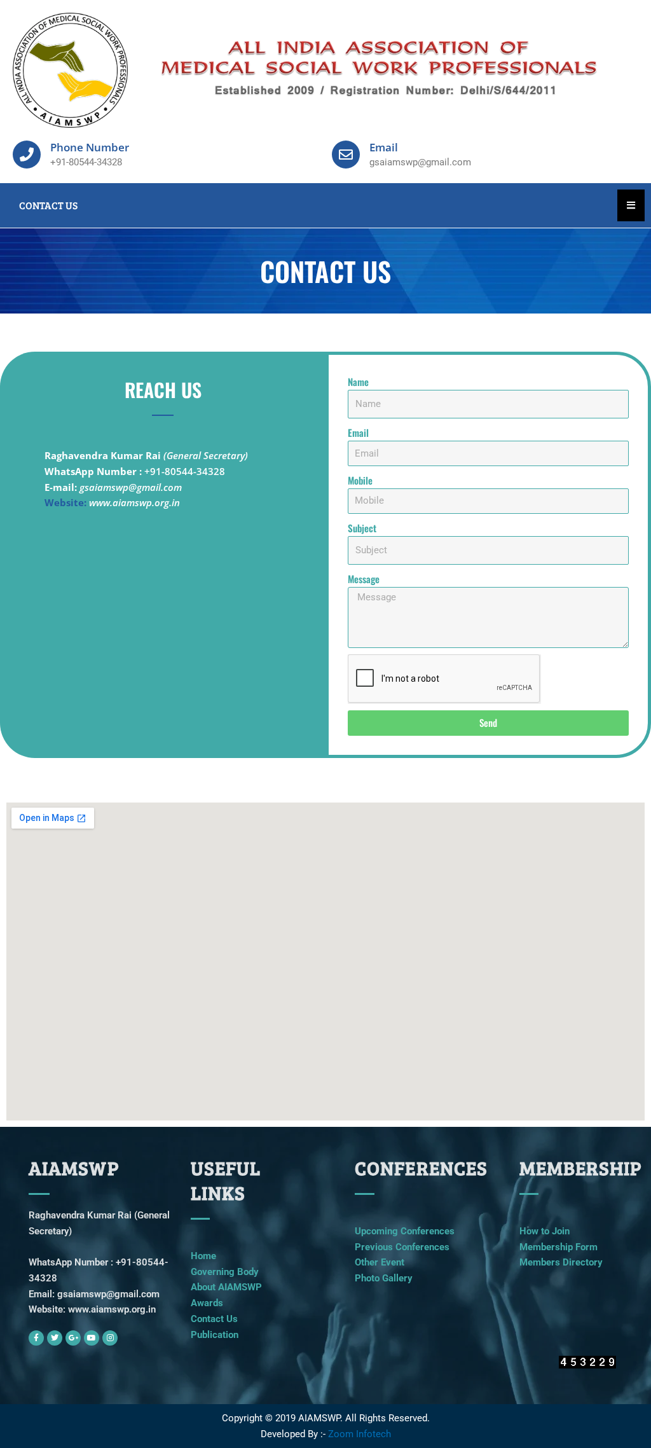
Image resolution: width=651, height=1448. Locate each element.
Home (203, 1256)
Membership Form (558, 1247)
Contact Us (214, 1319)
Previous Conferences (402, 1247)
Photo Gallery (384, 1278)
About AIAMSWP (226, 1287)
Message (364, 579)
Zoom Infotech (359, 1434)
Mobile (360, 480)
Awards (207, 1303)
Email (358, 432)
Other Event (379, 1262)
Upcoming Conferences (405, 1231)
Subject (362, 528)
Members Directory (561, 1262)
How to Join (544, 1231)
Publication (214, 1335)
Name (358, 382)
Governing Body (225, 1272)
